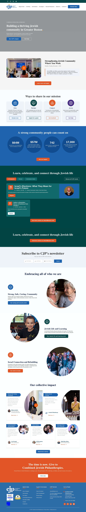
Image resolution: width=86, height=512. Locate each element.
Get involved (52, 118)
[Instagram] (68, 504)
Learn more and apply (43, 83)
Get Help (28, 6)
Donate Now (73, 6)
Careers (24, 501)
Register (12, 195)
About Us (58, 6)
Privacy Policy (39, 495)
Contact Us (64, 6)
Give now (43, 476)
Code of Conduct (39, 491)
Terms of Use (39, 497)
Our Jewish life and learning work (56, 336)
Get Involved (34, 6)
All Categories (11, 179)
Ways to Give (21, 6)
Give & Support (26, 491)
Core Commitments (40, 493)
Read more (50, 415)
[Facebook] (65, 504)
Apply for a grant (33, 118)
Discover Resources (50, 6)
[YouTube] (74, 504)
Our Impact (41, 6)
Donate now (15, 118)
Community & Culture (30, 179)
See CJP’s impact (14, 39)
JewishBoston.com (54, 491)
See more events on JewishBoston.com (43, 220)
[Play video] (36, 405)
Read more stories (43, 451)
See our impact (43, 159)
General (20, 179)
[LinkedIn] (71, 504)
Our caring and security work (18, 302)
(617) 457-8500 (72, 500)
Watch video (13, 415)
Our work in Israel (15, 370)
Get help (26, 39)
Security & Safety (26, 499)
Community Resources (27, 497)
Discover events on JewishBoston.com (43, 240)
